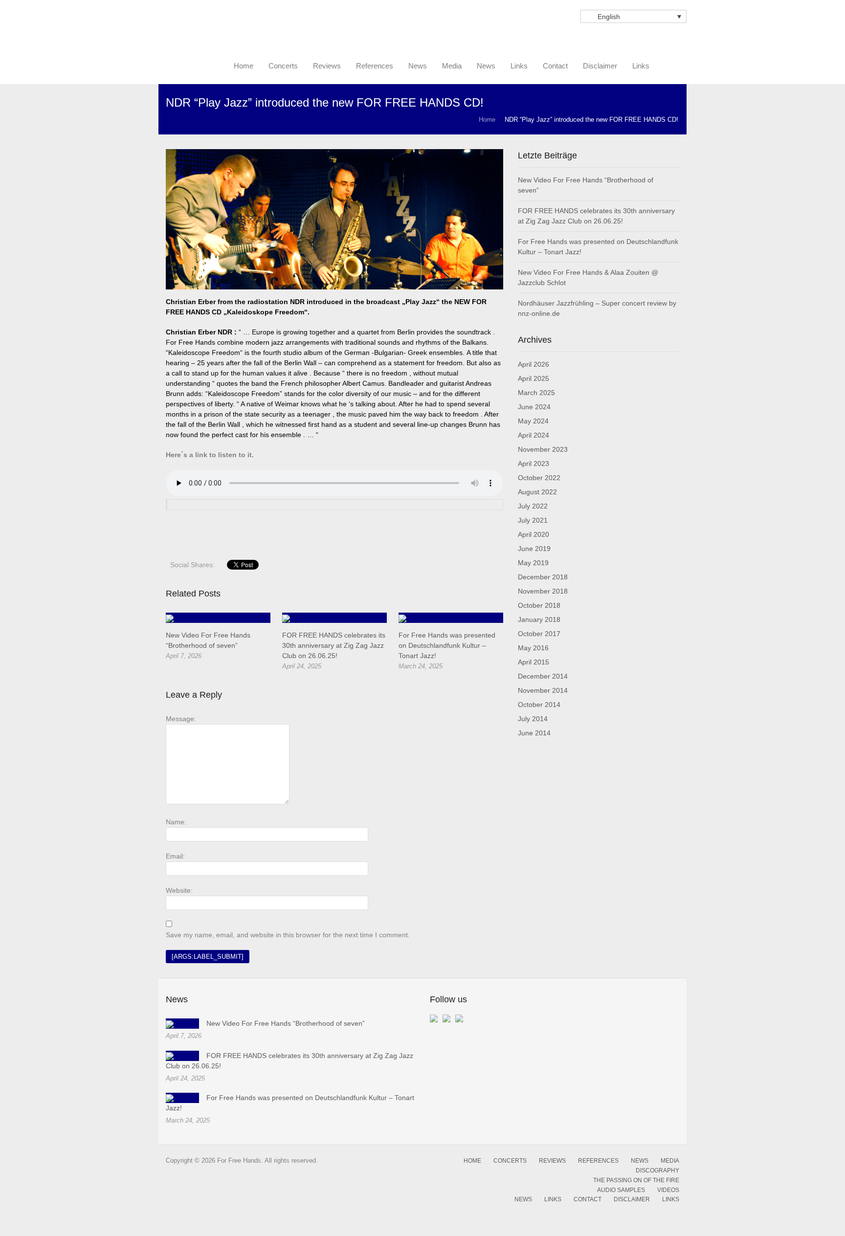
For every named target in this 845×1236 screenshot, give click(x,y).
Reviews (552, 1160)
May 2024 (533, 421)
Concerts (510, 1160)
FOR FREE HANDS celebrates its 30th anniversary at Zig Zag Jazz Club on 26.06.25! (333, 645)
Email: (175, 856)
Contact (587, 1199)
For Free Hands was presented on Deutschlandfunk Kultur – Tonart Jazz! (447, 645)
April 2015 (533, 662)
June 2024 (534, 407)
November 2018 (543, 591)
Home (487, 119)
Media (670, 1160)
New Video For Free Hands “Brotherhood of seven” (285, 1023)
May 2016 (533, 648)
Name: (176, 822)
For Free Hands (241, 40)
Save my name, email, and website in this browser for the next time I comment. (288, 935)
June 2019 (534, 548)
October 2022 (539, 478)
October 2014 (539, 704)
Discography (657, 1170)
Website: (179, 890)
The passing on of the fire (636, 1180)
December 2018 (543, 577)
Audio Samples (621, 1190)
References (598, 1160)
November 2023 (543, 449)
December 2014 (543, 676)
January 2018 (539, 619)
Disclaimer (632, 1199)
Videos (668, 1190)
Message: (181, 719)
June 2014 (534, 733)
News (639, 1160)
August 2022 (537, 492)
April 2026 (533, 364)
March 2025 (536, 393)
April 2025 (533, 378)
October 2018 (539, 605)
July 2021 (533, 520)
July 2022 (533, 506)
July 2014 (533, 719)
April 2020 (533, 534)
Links (552, 1199)
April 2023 (533, 463)
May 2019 (533, 563)
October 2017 (539, 634)
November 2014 (543, 690)
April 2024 (533, 435)
